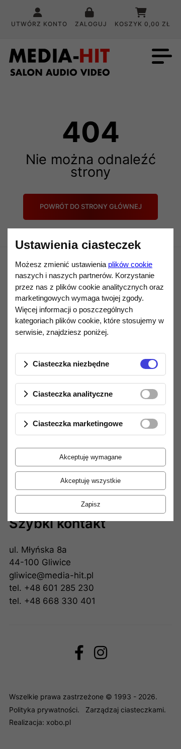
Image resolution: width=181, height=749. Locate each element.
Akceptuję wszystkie (90, 480)
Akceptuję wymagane (90, 457)
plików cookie (130, 264)
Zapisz (91, 504)
